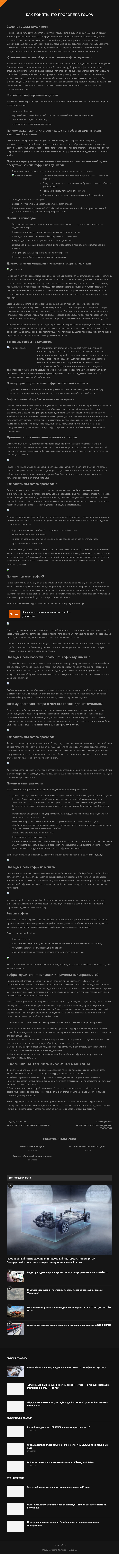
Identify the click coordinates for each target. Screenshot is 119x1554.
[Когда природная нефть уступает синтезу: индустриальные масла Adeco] (15, 1276)
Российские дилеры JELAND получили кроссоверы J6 (58, 1427)
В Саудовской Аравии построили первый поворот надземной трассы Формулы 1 (65, 1291)
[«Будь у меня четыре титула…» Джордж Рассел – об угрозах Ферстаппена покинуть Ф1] (15, 1406)
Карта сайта (59, 1545)
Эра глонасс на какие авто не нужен (86, 1146)
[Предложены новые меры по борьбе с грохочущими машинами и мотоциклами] (15, 1526)
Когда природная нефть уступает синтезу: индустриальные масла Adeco (67, 1272)
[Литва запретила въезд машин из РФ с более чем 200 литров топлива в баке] (15, 1449)
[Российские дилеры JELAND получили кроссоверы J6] (15, 1431)
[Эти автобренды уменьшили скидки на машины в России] (15, 1491)
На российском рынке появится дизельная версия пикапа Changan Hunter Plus (69, 1309)
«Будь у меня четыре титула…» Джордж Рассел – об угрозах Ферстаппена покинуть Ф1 (67, 1404)
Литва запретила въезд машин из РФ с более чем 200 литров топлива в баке (67, 1446)
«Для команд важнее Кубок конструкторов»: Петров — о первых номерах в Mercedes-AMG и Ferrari (68, 1386)
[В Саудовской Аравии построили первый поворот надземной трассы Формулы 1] (15, 1294)
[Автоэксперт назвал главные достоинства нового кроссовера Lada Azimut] (15, 1329)
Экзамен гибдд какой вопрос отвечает (32, 1156)
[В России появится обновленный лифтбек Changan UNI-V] (15, 1466)
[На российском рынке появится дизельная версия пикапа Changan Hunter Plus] (15, 1311)
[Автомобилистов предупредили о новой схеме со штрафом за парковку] (15, 1371)
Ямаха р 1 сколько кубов (32, 1146)
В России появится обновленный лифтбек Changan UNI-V (60, 1462)
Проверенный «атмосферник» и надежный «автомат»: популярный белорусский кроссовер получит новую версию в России (51, 1260)
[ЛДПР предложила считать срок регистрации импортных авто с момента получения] (15, 1509)
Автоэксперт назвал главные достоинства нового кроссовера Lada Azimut (69, 1325)
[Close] (3, 3)
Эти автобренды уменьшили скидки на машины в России (58, 1487)
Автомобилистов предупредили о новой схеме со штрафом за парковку (66, 1367)
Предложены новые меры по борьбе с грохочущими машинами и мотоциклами (63, 1524)
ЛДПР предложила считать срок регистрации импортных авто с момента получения (66, 1506)
